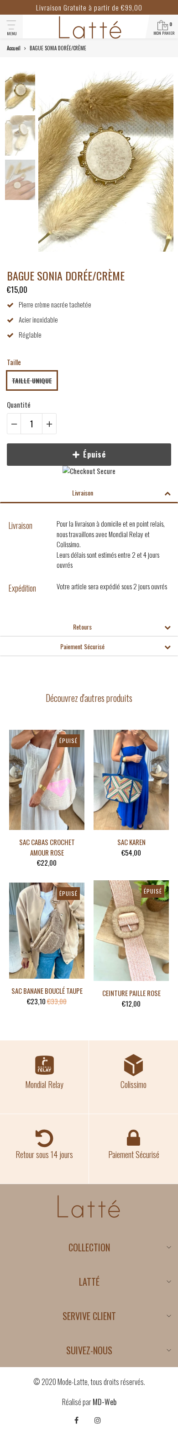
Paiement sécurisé (82, 646)
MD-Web (104, 1401)
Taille (14, 362)
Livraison (82, 492)
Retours (82, 626)
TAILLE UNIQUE (32, 380)
